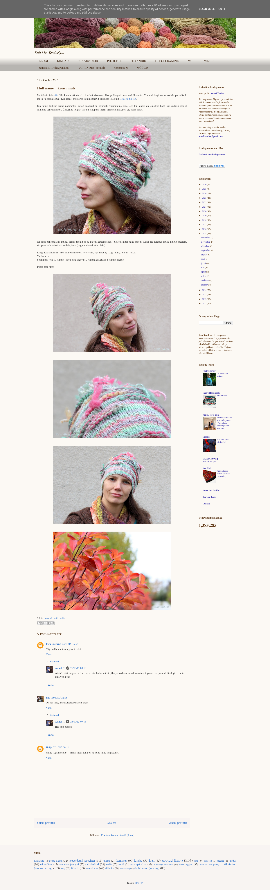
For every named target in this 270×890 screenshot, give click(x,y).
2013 (204, 294)
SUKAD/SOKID (88, 61)
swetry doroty (209, 370)
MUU (191, 61)
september (206, 250)
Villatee (206, 436)
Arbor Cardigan (209, 461)
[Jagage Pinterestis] (53, 623)
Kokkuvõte (39, 860)
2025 (204, 188)
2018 (204, 220)
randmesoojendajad (69, 864)
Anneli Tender (217, 93)
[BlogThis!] (42, 623)
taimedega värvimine (163, 864)
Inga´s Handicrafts (211, 392)
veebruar (205, 280)
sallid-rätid (92, 864)
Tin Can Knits (209, 496)
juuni (203, 263)
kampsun (121, 860)
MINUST (209, 61)
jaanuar (204, 284)
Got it (222, 9)
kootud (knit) (52, 618)
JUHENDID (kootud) (92, 67)
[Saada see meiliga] (39, 623)
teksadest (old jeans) (209, 864)
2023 (204, 197)
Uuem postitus (46, 823)
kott (196, 860)
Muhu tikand (56, 860)
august (204, 254)
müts (62, 618)
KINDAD (63, 61)
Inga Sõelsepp (53, 644)
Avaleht (111, 823)
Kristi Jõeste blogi (211, 414)
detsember (206, 237)
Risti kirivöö (222, 395)
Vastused (54, 661)
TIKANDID (139, 61)
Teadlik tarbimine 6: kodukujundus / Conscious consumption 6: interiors (224, 423)
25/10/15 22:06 (59, 697)
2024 (204, 193)
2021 (204, 206)
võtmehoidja (125, 868)
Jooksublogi (121, 67)
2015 (204, 233)
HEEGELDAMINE (167, 61)
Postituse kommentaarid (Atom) (117, 835)
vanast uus (92, 868)
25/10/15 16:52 (70, 644)
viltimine (109, 868)
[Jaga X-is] (46, 623)
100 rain (206, 503)
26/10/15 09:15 (78, 668)
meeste (220, 860)
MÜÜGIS (142, 67)
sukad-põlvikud (138, 864)
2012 (204, 298)
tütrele (75, 868)
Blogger (138, 883)
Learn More (207, 9)
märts (204, 275)
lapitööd (208, 860)
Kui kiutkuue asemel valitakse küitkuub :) (223, 473)
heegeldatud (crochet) (82, 860)
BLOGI (43, 61)
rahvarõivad (46, 864)
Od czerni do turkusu (222, 375)
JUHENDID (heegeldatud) (54, 67)
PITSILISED (115, 61)
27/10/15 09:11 (61, 747)
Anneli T (60, 668)
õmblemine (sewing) (146, 868)
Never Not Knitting (212, 490)
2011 (204, 303)
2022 (204, 202)
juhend (106, 860)
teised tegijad (186, 864)
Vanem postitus (177, 823)
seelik (109, 864)
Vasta (48, 654)
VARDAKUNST (210, 458)
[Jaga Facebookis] (49, 623)
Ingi (48, 697)
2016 (204, 228)
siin (56, 95)
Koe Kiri (206, 468)
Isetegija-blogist (128, 98)
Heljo (49, 747)
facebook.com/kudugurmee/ (212, 154)
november (205, 241)
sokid (121, 864)
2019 (204, 215)
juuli (203, 258)
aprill (203, 271)
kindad (138, 860)
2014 (204, 289)
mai (203, 267)
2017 (204, 224)
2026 (204, 184)
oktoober (205, 245)
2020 (204, 211)
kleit (152, 860)
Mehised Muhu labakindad (223, 441)
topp (63, 868)
